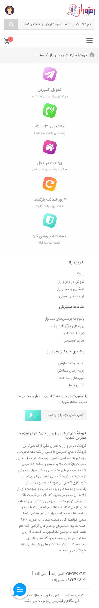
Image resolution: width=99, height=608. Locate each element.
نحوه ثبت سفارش (71, 363)
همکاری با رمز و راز (70, 289)
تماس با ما (76, 385)
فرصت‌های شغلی (71, 296)
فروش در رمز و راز (71, 281)
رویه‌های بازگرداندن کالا (67, 326)
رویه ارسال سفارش (70, 370)
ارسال (33, 415)
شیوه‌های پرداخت (71, 378)
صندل (39, 55)
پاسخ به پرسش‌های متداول (64, 319)
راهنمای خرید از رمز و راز (65, 351)
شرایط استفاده (74, 333)
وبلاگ (79, 274)
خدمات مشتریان (71, 307)
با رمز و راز (76, 262)
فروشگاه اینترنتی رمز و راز (68, 55)
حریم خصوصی (73, 341)
